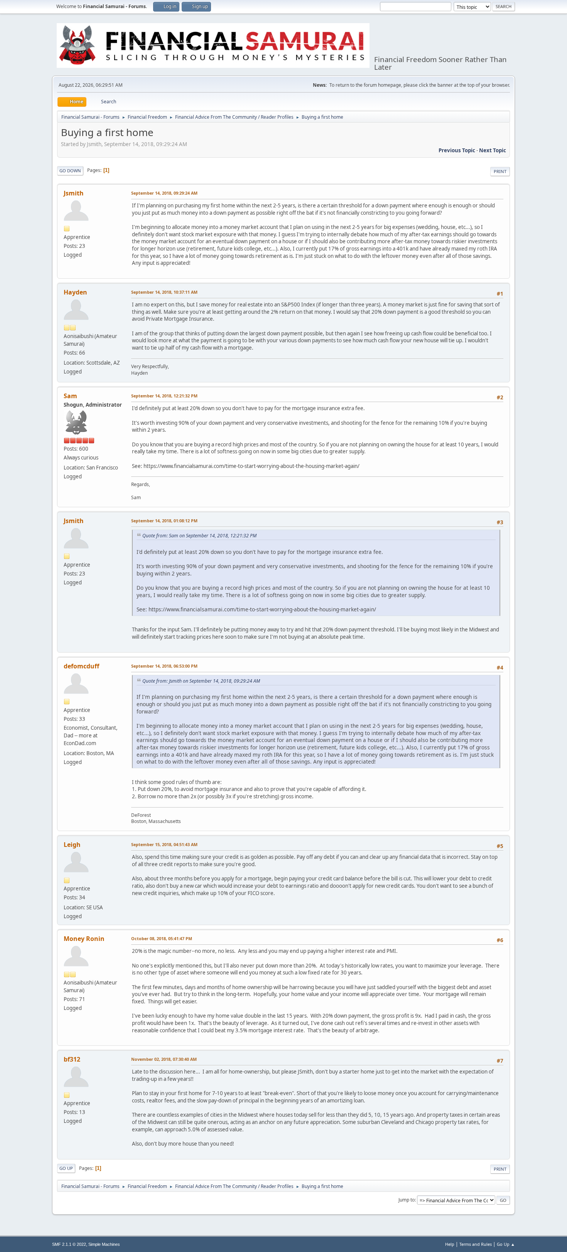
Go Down (70, 170)
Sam (70, 396)
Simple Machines (104, 1244)
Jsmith (74, 193)
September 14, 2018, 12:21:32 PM (164, 396)
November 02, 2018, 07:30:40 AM (164, 1059)
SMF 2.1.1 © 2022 (69, 1244)
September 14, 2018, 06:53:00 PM (164, 666)
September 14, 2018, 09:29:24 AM (164, 193)
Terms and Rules (475, 1244)
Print (500, 171)
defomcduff (81, 666)
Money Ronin (84, 938)
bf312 (72, 1059)
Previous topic (457, 150)
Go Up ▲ (506, 1244)
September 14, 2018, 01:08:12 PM (164, 520)
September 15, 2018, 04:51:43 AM (164, 844)
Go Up (66, 1168)
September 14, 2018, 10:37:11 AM (164, 292)
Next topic (492, 150)
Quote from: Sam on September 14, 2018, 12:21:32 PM (199, 535)
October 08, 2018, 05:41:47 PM (161, 938)
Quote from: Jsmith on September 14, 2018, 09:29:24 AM (201, 681)
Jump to (406, 1199)
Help (449, 1244)
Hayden (75, 292)
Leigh (72, 844)
